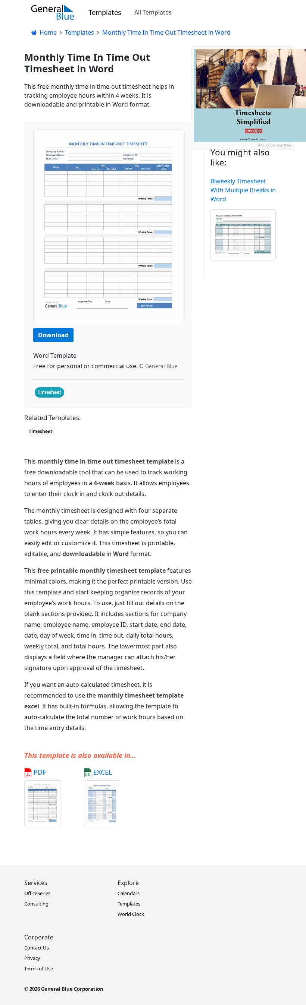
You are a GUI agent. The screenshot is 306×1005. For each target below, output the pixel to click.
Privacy (32, 958)
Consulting (36, 903)
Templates (104, 12)
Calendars (129, 893)
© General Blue (158, 366)
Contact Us (36, 947)
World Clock (131, 914)
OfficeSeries (37, 893)
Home (47, 32)
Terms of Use (38, 968)
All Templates (153, 12)
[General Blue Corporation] (52, 12)
